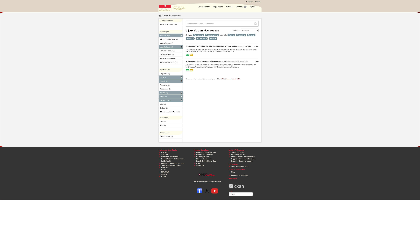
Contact (257, 2)
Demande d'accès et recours (241, 161)
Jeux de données (204, 7)
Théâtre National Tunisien (171, 165)
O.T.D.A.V (164, 167)
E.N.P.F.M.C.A (166, 161)
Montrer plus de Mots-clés (170, 112)
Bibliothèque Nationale (169, 156)
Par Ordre (236, 30)
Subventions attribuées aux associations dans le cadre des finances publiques (218, 46)
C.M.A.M (164, 152)
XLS (187, 55)
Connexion (249, 2)
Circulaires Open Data (204, 154)
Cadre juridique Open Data (206, 152)
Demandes (241, 7)
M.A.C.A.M (165, 172)
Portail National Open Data (206, 161)
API (222, 79)
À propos (253, 7)
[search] (255, 23)
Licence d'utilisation (204, 159)
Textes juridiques (237, 152)
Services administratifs (239, 166)
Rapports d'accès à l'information (243, 159)
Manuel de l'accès (238, 154)
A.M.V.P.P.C (165, 154)
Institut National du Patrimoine (172, 159)
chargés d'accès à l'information (243, 156)
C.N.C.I (163, 170)
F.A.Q (198, 163)
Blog (233, 172)
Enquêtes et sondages (239, 175)
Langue (231, 191)
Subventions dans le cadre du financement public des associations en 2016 (217, 61)
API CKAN (200, 165)
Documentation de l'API (233, 79)
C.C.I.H (163, 176)
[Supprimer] (202, 35)
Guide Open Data (202, 156)
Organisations (218, 7)
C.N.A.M (164, 174)
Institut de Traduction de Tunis (172, 163)
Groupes (229, 7)
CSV (191, 55)
